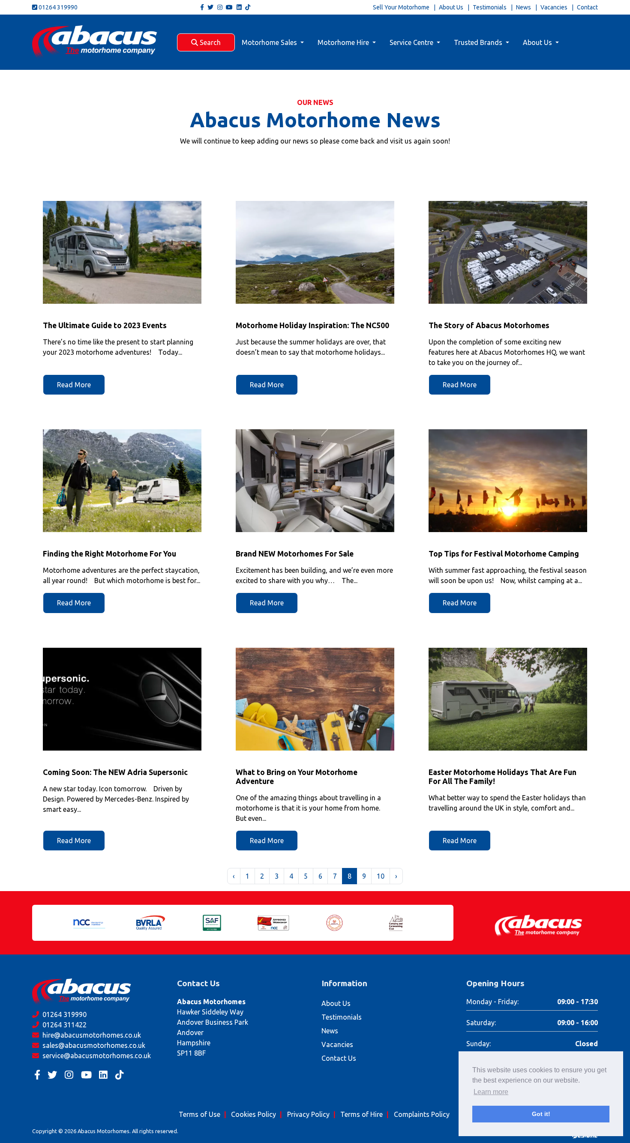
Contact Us (338, 1058)
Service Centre (412, 42)
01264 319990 (57, 7)
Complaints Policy (422, 1114)
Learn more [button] (491, 1091)
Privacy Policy (308, 1114)
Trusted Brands (479, 42)
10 (380, 876)
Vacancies (553, 7)
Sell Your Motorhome (401, 7)
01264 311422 (64, 1025)
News (523, 7)
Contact (587, 7)
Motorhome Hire (344, 42)
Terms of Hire (361, 1114)
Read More (74, 385)
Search (209, 42)
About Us (451, 7)
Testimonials (490, 7)
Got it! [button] (541, 1113)
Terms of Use (199, 1114)
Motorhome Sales (270, 42)
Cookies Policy (253, 1114)
